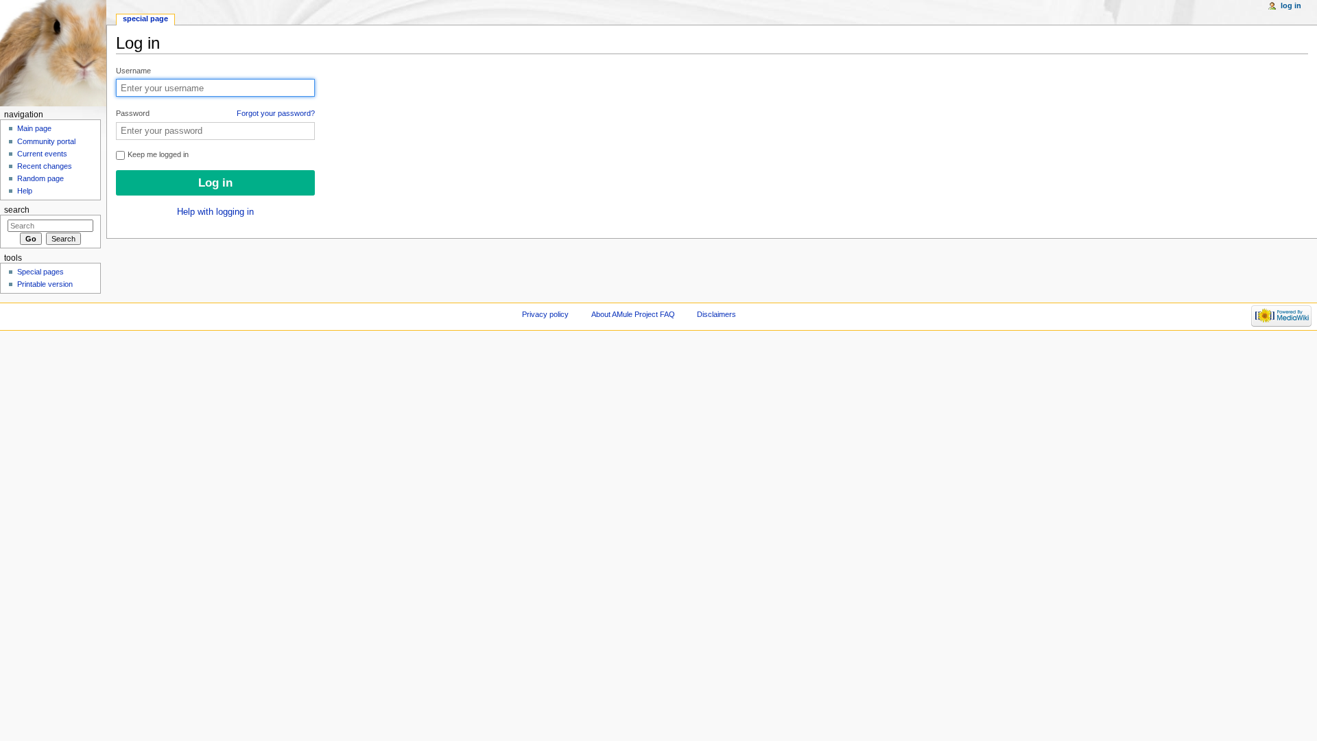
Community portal (46, 141)
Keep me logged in (157, 154)
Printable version (45, 284)
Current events (42, 154)
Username (133, 71)
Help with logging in (215, 212)
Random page (40, 178)
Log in (1291, 5)
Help (24, 191)
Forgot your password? (276, 113)
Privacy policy (545, 314)
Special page (145, 18)
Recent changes (44, 166)
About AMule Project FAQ (633, 314)
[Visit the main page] (53, 53)
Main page (34, 128)
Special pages (40, 272)
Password (215, 113)
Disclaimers (716, 314)
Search (16, 210)
